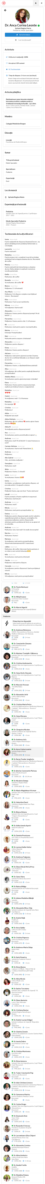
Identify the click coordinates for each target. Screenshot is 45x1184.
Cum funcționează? (24, 40)
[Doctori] (36, 3)
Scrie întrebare (24, 35)
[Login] (42, 3)
